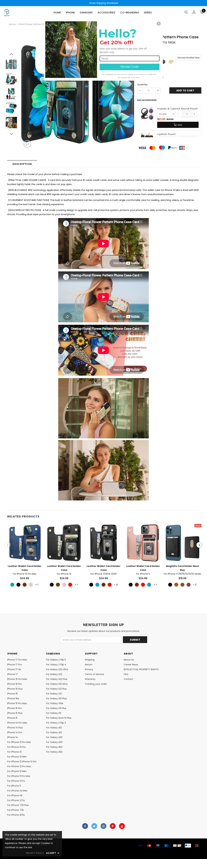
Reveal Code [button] (129, 67)
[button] (159, 24)
